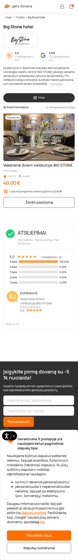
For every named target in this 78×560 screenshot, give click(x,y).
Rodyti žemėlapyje (17, 107)
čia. (43, 522)
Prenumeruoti (18, 421)
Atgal (9, 17)
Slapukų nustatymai (39, 548)
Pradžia (20, 17)
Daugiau (56, 84)
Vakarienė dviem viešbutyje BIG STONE (36, 301)
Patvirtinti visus (39, 535)
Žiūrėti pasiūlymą (39, 202)
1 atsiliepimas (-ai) (24, 58)
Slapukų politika (33, 513)
